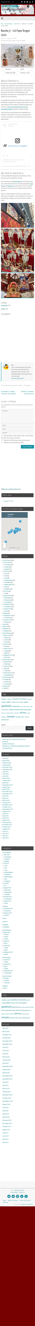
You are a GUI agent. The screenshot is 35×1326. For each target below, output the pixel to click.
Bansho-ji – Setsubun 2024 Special (27, 393)
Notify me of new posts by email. (14, 442)
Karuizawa (7, 598)
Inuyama (7, 567)
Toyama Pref (7, 609)
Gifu (5, 576)
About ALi (5, 1202)
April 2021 (5, 783)
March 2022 (6, 778)
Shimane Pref (7, 620)
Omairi (3, 309)
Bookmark (28, 385)
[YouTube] (21, 1)
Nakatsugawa (8, 584)
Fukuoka (6, 679)
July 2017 (5, 831)
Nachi (6, 657)
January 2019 (6, 802)
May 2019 (5, 798)
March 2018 (6, 820)
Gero (5, 573)
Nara (5, 646)
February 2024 (6, 763)
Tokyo (5, 668)
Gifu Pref (6, 571)
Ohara (6, 642)
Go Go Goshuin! (9, 6)
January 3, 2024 (12, 38)
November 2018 (7, 805)
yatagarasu (5, 720)
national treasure (10, 713)
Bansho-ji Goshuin (8, 385)
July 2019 (5, 796)
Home (4, 1200)
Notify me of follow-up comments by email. (17, 440)
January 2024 (6, 765)
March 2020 (6, 789)
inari (31, 706)
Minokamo (7, 582)
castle (3, 702)
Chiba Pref (6, 662)
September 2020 (7, 785)
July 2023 (5, 772)
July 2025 (5, 758)
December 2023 (7, 767)
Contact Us (22, 1192)
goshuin (15, 385)
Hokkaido (5, 629)
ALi (4, 38)
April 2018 (5, 818)
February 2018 (6, 822)
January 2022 (6, 780)
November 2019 (7, 794)
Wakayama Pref (8, 655)
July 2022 (5, 776)
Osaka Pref (6, 648)
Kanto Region (6, 659)
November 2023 (7, 769)
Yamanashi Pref (8, 673)
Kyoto (6, 640)
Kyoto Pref (6, 635)
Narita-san (11, 186)
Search (3, 725)
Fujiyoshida (7, 675)
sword (28, 713)
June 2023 (5, 774)
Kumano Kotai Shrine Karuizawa (20, 710)
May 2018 (5, 816)
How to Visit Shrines (25, 1200)
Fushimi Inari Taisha (17, 702)
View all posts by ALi (18, 378)
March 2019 (6, 800)
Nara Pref (6, 644)
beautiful (29, 699)
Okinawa (5, 686)
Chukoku (5, 613)
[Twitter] (24, 1)
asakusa (9, 699)
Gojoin (4, 624)
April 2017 (5, 838)
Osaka (6, 651)
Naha (5, 688)
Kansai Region (6, 633)
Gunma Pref (7, 666)
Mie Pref (6, 591)
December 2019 (7, 791)
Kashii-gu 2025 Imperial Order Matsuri (14, 739)
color (8, 702)
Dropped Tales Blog (5, 2)
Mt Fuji (3, 713)
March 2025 (6, 760)
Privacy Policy (14, 1192)
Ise (5, 593)
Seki (5, 587)
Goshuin (19, 40)
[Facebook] (32, 1)
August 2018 (6, 811)
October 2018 (6, 807)
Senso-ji (17, 713)
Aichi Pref (17, 24)
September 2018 (7, 809)
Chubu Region (8, 24)
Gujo (5, 578)
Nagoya (23, 40)
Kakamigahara (8, 580)
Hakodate (6, 631)
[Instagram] (27, 1)
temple (20, 385)
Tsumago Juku (19, 717)
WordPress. (30, 1204)
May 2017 (5, 836)
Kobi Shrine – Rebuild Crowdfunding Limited (16, 746)
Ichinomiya (7, 565)
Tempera (23, 1204)
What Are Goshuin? (13, 1200)
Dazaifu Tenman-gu (8, 744)
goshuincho (16, 706)
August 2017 (6, 829)
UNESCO (27, 717)
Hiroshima (7, 617)
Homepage (4, 305)
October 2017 (6, 827)
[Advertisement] (17, 468)
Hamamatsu (8, 607)
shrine (23, 712)
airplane (3, 699)
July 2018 (5, 813)
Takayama (7, 589)
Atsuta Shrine (17, 181)
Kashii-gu (5, 741)
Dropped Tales (8, 501)
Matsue (6, 622)
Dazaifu (6, 682)
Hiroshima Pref (8, 615)
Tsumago (7, 602)
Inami (6, 611)
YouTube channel (19, 1190)
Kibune (6, 637)
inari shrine (4, 710)
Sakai (5, 653)
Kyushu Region (7, 677)
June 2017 (5, 833)
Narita (6, 664)
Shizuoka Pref (7, 604)
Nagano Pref (7, 595)
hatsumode (26, 706)
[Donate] (30, 1)
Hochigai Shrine (7, 748)
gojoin (26, 702)
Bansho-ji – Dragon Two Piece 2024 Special (8, 393)
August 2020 (6, 787)
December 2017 (7, 824)
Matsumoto (7, 600)
